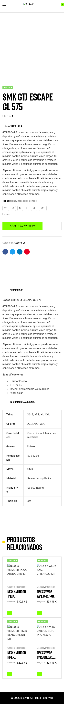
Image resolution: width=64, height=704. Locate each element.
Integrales (50, 587)
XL (34, 208)
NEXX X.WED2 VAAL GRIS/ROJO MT (46, 596)
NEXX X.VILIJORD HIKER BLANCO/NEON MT (16, 659)
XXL (43, 208)
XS (5, 208)
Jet (24, 243)
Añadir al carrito (22, 225)
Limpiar (6, 214)
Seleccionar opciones (9, 613)
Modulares (21, 587)
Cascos (18, 243)
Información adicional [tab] (22, 402)
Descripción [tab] (16, 290)
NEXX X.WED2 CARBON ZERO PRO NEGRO (45, 657)
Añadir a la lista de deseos (48, 226)
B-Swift (24, 698)
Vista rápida (25, 612)
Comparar (58, 226)
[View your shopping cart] (60, 6)
